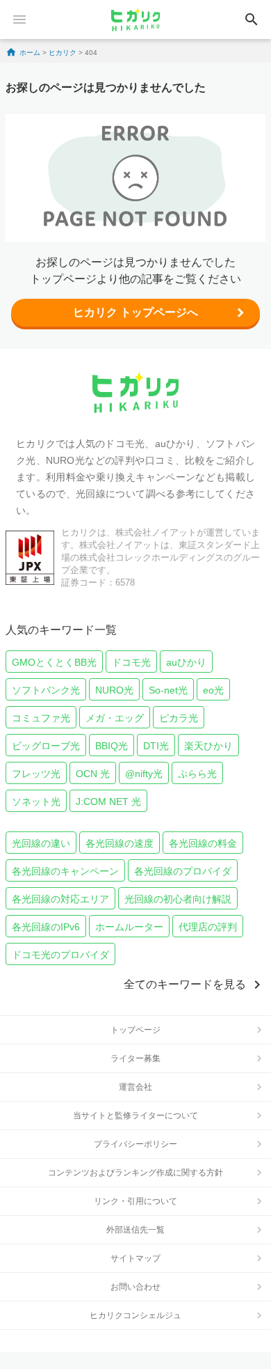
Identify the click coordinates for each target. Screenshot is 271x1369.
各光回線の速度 (119, 843)
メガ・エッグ (114, 717)
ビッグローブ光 (46, 745)
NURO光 (114, 690)
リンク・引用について (135, 1201)
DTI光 (156, 745)
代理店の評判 (208, 926)
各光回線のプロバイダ (182, 871)
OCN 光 (93, 773)
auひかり (186, 662)
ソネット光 (36, 801)
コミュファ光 (41, 717)
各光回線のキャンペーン (65, 871)
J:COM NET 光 (108, 801)
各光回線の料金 (203, 843)
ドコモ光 (131, 662)
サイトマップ (135, 1258)
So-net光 (168, 690)
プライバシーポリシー (135, 1144)
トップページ (135, 1030)
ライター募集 (135, 1058)
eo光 (213, 690)
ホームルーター (129, 926)
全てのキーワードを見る (185, 984)
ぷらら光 (197, 773)
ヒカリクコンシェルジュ (135, 1315)
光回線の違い (41, 843)
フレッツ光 (36, 773)
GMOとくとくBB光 (54, 662)
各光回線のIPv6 (46, 926)
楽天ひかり (208, 745)
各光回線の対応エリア (60, 899)
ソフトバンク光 (46, 690)
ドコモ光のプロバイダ (60, 954)
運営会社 (135, 1087)
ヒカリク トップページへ (135, 312)
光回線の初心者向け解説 (177, 899)
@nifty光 (144, 773)
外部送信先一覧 (135, 1230)
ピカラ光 (178, 717)
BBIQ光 (111, 745)
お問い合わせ (135, 1287)
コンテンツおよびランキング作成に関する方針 (135, 1173)
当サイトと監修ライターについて (135, 1115)
